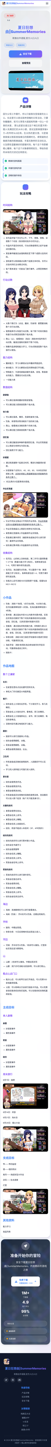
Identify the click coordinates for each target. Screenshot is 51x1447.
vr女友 (25, 1421)
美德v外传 (25, 1429)
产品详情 (25, 1393)
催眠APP (25, 1418)
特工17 (25, 1425)
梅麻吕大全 (25, 1414)
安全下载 (25, 1401)
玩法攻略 (25, 1397)
